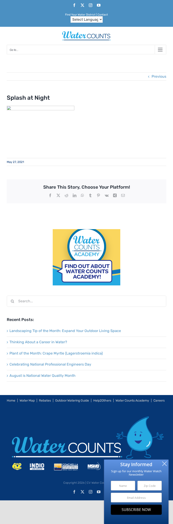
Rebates (45, 400)
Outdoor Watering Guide (72, 400)
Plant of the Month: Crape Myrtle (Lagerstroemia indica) (56, 353)
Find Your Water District (80, 14)
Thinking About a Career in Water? (38, 342)
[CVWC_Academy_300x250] (86, 232)
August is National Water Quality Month (42, 375)
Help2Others (102, 400)
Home (11, 400)
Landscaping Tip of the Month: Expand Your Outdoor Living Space (65, 331)
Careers (159, 400)
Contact (103, 14)
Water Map (27, 400)
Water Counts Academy (132, 400)
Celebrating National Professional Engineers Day (50, 364)
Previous (159, 76)
